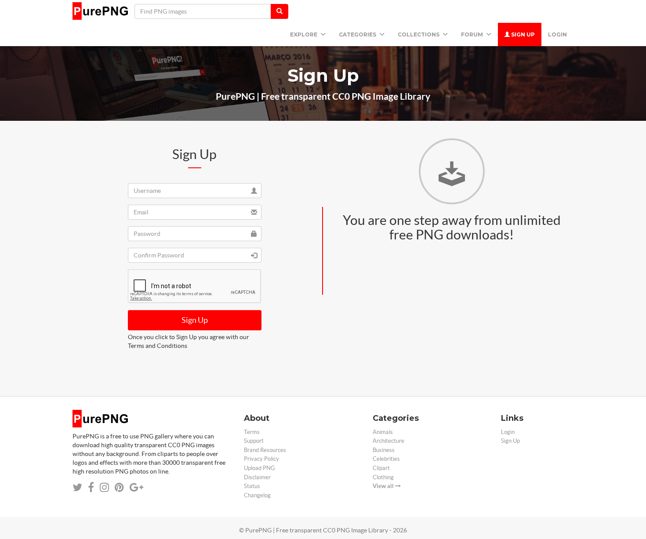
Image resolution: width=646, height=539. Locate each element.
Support (254, 441)
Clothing (383, 477)
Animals (383, 432)
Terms (252, 432)
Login (557, 34)
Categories (358, 34)
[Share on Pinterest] (119, 487)
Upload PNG (259, 468)
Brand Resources (265, 450)
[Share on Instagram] (104, 487)
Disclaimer (257, 477)
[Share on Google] (136, 487)
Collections (419, 34)
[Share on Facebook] (91, 487)
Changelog (257, 495)
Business (384, 450)
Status (252, 486)
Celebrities (386, 459)
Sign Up (522, 34)
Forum (472, 34)
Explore (304, 34)
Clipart (381, 468)
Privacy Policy (261, 459)
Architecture (388, 441)
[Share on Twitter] (77, 487)
